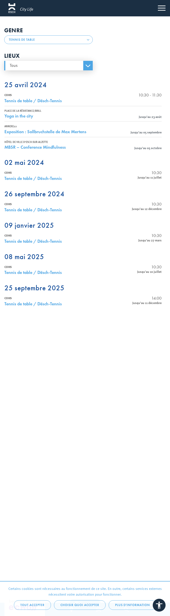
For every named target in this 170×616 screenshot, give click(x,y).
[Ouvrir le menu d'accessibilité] (159, 605)
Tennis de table (22, 40)
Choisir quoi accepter (79, 605)
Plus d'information (132, 605)
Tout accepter (32, 605)
